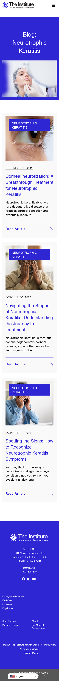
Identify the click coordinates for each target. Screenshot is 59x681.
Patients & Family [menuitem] (10, 624)
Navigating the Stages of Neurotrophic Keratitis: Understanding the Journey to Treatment (29, 317)
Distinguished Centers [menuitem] (13, 596)
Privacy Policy (31, 652)
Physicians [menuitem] (7, 608)
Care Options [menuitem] (9, 620)
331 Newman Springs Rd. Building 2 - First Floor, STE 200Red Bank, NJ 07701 (29, 556)
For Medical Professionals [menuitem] (38, 626)
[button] (23, 676)
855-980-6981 (29, 571)
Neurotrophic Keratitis (24, 125)
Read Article (16, 229)
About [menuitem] (35, 620)
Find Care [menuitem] (7, 600)
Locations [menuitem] (7, 604)
